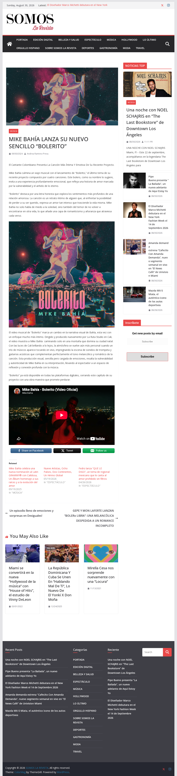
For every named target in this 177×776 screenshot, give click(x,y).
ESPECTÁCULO (93, 39)
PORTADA (22, 39)
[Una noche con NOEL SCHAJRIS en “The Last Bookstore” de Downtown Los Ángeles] (147, 84)
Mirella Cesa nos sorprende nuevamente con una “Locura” (100, 575)
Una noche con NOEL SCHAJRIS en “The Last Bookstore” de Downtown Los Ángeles (147, 122)
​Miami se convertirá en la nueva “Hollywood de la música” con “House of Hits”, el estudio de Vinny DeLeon (22, 584)
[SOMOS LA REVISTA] (9, 44)
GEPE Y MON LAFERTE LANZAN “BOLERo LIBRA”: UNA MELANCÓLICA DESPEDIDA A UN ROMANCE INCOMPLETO (89, 518)
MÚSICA (111, 39)
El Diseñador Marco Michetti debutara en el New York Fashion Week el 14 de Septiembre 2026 (77, 7)
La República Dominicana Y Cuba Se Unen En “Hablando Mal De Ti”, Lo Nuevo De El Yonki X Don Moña (59, 584)
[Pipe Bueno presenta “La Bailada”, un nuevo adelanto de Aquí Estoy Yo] (134, 186)
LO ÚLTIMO (149, 39)
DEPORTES (88, 48)
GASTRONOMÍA (108, 48)
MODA (126, 48)
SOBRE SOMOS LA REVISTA (60, 48)
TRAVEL (140, 48)
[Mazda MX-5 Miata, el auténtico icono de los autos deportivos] (134, 300)
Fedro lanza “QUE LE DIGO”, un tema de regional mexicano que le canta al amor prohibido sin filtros (94, 473)
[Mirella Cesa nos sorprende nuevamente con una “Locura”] (101, 547)
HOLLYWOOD (129, 39)
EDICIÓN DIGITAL (43, 39)
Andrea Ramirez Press (37, 153)
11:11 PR (148, 141)
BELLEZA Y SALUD (68, 39)
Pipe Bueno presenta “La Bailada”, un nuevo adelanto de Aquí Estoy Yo (158, 184)
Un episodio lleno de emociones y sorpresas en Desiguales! (32, 513)
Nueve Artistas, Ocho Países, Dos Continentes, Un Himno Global (58, 472)
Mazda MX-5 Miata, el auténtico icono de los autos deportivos (157, 298)
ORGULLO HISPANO (28, 48)
